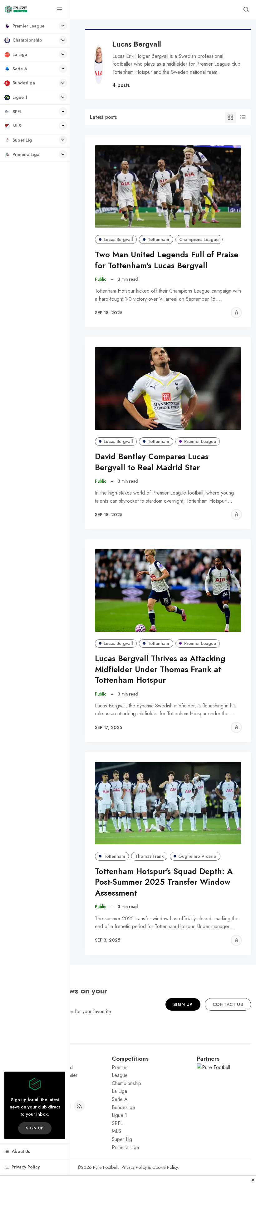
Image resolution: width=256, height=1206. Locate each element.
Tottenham (158, 239)
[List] (243, 117)
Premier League (200, 441)
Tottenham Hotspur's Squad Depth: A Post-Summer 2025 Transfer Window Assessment (164, 882)
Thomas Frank (149, 856)
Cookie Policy (165, 1167)
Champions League (199, 239)
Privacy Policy (134, 1167)
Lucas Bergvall (118, 239)
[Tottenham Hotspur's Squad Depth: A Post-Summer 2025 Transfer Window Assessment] (168, 803)
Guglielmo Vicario (197, 856)
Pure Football (105, 1167)
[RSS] (79, 1106)
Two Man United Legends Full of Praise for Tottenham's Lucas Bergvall (166, 260)
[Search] (246, 9)
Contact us (228, 1004)
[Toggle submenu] (63, 26)
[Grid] (230, 117)
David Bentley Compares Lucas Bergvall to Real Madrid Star (152, 462)
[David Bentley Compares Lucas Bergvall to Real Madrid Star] (168, 388)
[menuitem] (35, 26)
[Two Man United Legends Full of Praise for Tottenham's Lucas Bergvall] (168, 186)
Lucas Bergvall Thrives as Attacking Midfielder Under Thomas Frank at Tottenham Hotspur (160, 669)
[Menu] (60, 9)
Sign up (35, 1128)
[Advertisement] (128, 1191)
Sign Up (183, 1004)
